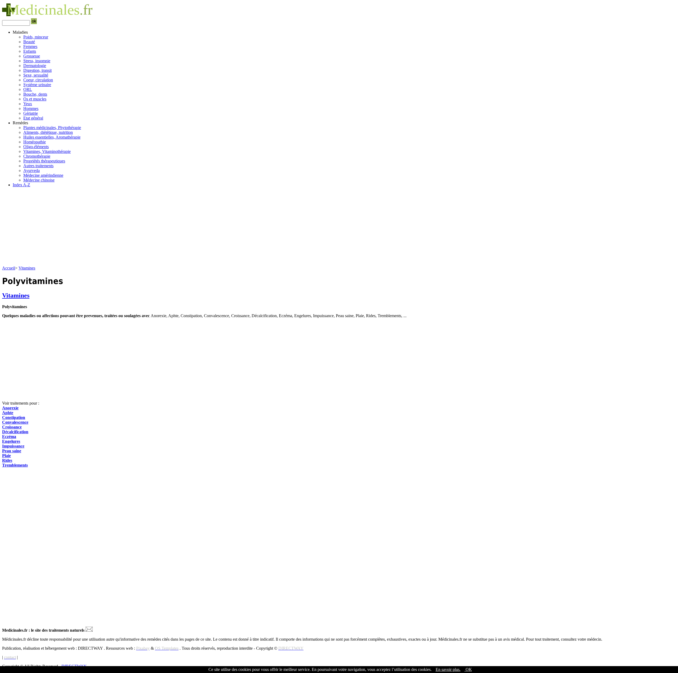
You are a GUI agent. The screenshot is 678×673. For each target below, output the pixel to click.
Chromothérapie (36, 156)
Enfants (29, 51)
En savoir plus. (448, 669)
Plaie (6, 455)
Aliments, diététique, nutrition (48, 132)
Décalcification (15, 432)
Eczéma (9, 436)
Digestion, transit (37, 70)
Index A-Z (21, 185)
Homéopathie (34, 142)
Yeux (27, 103)
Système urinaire (37, 84)
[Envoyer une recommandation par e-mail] (89, 630)
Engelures (11, 441)
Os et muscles (34, 99)
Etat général (33, 118)
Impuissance (13, 446)
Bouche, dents (35, 94)
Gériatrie (30, 113)
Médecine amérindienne (43, 175)
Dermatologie (34, 65)
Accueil (8, 268)
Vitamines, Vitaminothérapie (47, 151)
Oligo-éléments (36, 146)
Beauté (29, 41)
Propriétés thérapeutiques (44, 161)
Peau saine (11, 451)
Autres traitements (38, 165)
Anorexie (10, 408)
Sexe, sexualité (35, 75)
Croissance (12, 427)
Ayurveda (31, 170)
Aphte (7, 412)
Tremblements (15, 465)
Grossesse (31, 56)
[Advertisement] (161, 229)
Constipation (13, 417)
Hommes (30, 108)
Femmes (30, 46)
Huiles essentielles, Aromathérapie (52, 137)
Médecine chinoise (39, 180)
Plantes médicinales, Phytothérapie (52, 127)
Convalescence (15, 422)
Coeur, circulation (38, 80)
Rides (7, 460)
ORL (27, 89)
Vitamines (27, 268)
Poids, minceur (35, 37)
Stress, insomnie (36, 61)
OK (468, 669)
